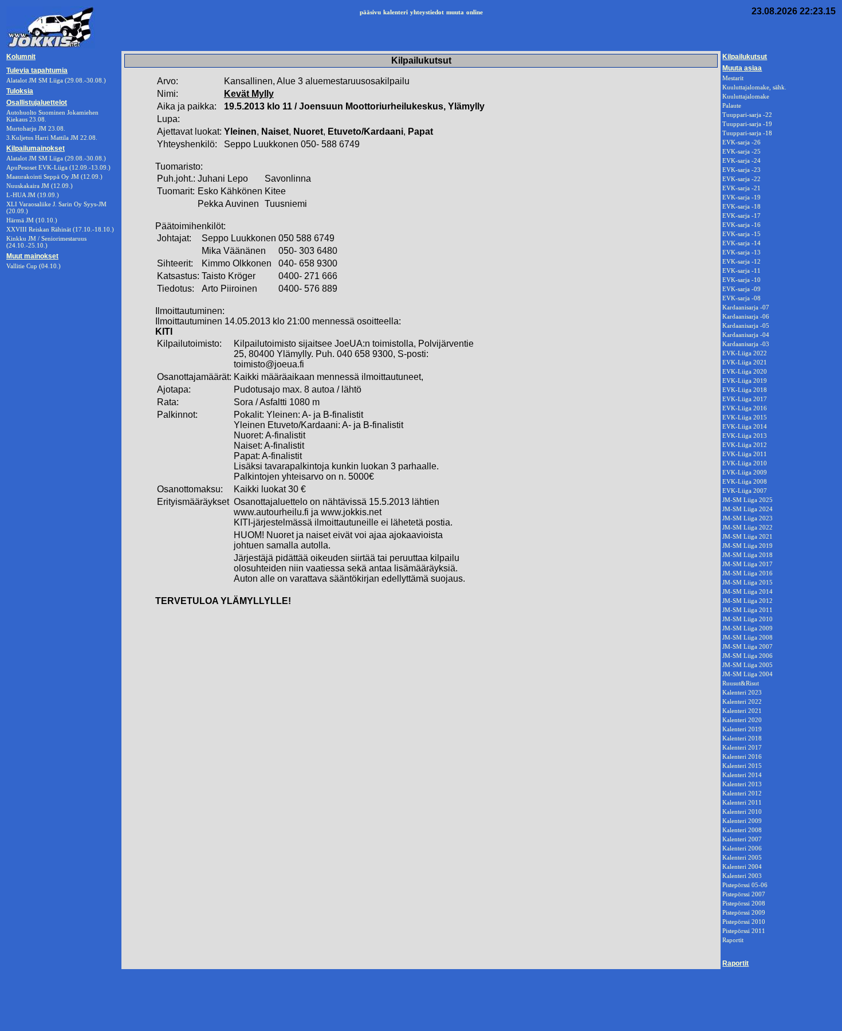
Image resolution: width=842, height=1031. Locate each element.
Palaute (731, 105)
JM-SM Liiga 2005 (747, 664)
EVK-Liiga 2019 (744, 380)
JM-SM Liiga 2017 (747, 563)
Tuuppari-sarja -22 (747, 114)
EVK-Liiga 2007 (744, 490)
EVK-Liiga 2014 (744, 426)
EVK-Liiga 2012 (744, 444)
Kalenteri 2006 (742, 848)
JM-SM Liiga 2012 (747, 600)
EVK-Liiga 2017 (744, 398)
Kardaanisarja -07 (745, 307)
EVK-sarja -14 (741, 243)
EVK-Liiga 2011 (744, 453)
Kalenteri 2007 (742, 839)
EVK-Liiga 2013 (744, 435)
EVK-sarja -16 (741, 224)
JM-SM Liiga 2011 (747, 609)
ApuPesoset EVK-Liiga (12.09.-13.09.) (58, 167)
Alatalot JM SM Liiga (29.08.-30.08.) (56, 158)
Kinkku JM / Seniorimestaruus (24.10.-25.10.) (46, 242)
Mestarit (732, 78)
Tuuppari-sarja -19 (747, 123)
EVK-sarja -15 (741, 233)
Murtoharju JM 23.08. (35, 128)
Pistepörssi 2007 (743, 894)
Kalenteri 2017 (742, 747)
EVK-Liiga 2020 (744, 371)
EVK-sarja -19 (741, 197)
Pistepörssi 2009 (743, 912)
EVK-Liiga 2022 (744, 353)
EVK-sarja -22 (741, 178)
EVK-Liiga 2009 (744, 472)
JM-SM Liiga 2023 (747, 518)
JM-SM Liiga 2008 (747, 637)
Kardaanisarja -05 (745, 325)
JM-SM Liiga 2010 (747, 619)
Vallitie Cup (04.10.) (33, 265)
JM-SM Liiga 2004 (747, 674)
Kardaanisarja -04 (745, 334)
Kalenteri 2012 (742, 793)
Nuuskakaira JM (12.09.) (39, 185)
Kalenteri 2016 (742, 756)
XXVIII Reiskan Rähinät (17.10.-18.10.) (60, 229)
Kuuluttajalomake (745, 96)
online (474, 12)
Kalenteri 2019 (742, 729)
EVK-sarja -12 (741, 261)
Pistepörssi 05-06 (745, 884)
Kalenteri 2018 (742, 738)
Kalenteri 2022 (742, 701)
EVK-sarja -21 (741, 188)
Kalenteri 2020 (742, 719)
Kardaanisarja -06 (745, 316)
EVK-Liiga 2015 (744, 417)
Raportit (732, 939)
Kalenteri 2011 (742, 802)
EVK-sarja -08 (741, 298)
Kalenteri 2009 (742, 820)
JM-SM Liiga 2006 (747, 655)
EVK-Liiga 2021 (744, 362)
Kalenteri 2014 (742, 774)
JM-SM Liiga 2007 (747, 646)
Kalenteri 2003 (742, 875)
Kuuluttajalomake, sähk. (754, 87)
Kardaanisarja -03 (745, 343)
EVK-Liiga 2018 (744, 389)
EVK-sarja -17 (741, 215)
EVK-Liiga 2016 (744, 408)
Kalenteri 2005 (742, 857)
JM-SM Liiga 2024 (747, 508)
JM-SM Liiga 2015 (747, 582)
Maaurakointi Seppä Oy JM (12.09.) (54, 176)
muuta (455, 12)
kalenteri (395, 12)
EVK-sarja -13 (741, 252)
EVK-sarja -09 (741, 288)
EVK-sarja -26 (741, 142)
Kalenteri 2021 (742, 710)
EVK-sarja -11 (741, 270)
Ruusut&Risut (740, 683)
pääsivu (370, 12)
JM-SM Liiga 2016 (747, 573)
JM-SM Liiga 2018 (747, 554)
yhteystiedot (427, 12)
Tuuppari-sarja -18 (747, 133)
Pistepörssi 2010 (743, 921)
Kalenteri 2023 (742, 692)
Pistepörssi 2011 (743, 930)
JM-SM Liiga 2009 (747, 628)
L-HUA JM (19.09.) (32, 194)
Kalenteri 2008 (742, 829)
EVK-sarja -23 (741, 169)
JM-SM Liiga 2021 (747, 536)
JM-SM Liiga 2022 (747, 527)
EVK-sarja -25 (741, 151)
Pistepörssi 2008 (743, 903)
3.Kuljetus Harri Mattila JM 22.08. (51, 137)
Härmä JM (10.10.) (31, 220)
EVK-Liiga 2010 (744, 463)
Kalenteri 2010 (742, 811)
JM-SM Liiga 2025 (747, 499)
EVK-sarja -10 (741, 279)
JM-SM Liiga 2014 (747, 591)
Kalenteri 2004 (742, 866)
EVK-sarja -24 (741, 160)
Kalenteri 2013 (742, 784)
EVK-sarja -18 (741, 206)
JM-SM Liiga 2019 (747, 545)
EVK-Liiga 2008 (744, 481)
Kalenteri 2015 (742, 765)
